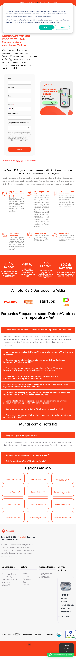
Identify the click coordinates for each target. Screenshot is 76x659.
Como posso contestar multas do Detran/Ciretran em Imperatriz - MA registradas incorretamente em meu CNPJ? (35, 385)
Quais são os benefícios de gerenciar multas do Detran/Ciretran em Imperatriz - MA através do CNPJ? (34, 361)
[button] (38, 330)
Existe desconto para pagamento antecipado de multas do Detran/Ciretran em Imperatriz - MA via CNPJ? (31, 377)
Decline (62, 27)
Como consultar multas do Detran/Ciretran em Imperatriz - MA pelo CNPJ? (39, 329)
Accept (46, 27)
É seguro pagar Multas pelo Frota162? (22, 435)
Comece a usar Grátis (27, 2)
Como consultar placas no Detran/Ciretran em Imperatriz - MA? (34, 409)
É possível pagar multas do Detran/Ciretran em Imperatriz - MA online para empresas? (38, 353)
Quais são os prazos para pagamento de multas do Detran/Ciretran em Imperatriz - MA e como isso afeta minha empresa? (36, 393)
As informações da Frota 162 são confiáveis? (26, 461)
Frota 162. (22, 537)
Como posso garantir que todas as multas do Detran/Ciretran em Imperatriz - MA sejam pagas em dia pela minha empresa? (33, 369)
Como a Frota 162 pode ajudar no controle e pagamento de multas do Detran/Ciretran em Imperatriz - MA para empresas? (36, 402)
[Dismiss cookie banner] (69, 7)
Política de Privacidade (48, 2)
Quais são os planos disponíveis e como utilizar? (27, 455)
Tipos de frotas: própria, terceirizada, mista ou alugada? (67, 603)
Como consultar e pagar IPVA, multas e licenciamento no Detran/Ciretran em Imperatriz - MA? (37, 416)
